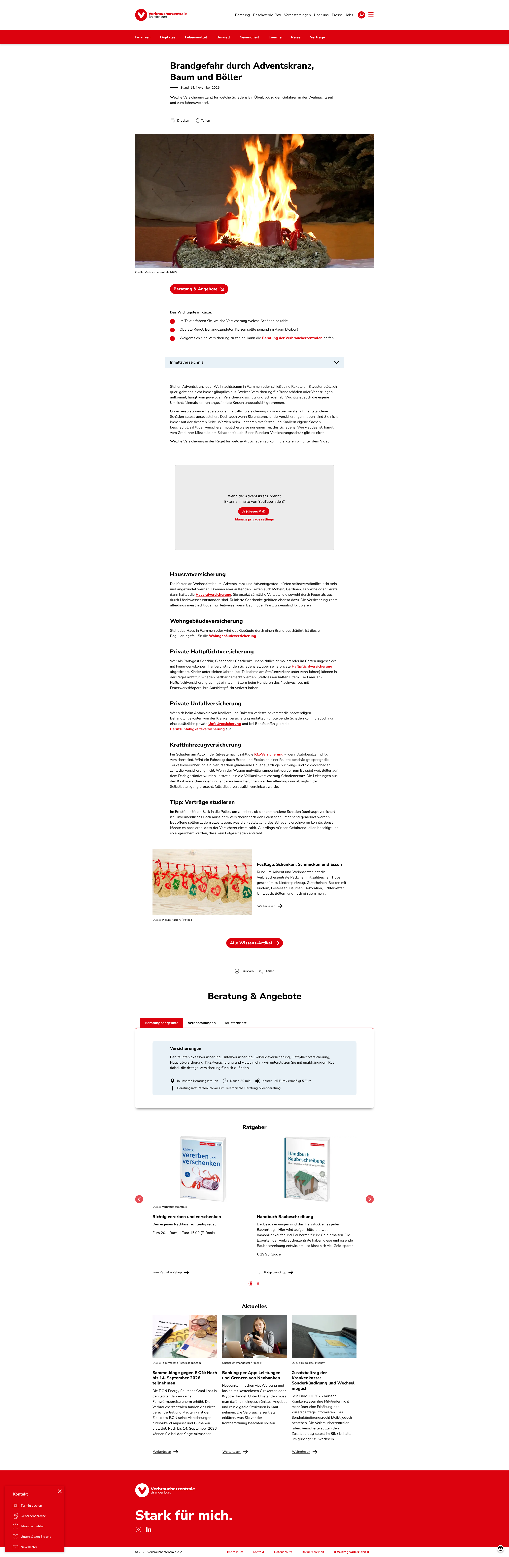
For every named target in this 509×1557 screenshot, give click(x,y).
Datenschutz (283, 1552)
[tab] (251, 1283)
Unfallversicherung (224, 723)
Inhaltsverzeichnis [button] (186, 362)
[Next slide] (370, 1199)
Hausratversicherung (213, 594)
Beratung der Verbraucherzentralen (292, 338)
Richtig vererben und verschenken (187, 1216)
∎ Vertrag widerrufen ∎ (351, 1552)
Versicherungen (185, 1048)
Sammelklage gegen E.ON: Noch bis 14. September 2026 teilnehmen (185, 1378)
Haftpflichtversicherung (312, 666)
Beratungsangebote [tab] (161, 1023)
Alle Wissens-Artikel (251, 943)
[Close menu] (59, 1491)
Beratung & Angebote (196, 289)
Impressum (235, 1552)
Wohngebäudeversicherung (232, 636)
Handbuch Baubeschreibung (285, 1216)
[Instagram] (138, 1529)
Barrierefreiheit (313, 1552)
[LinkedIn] (149, 1529)
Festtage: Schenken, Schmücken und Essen (299, 864)
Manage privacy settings (254, 519)
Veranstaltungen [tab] (202, 1023)
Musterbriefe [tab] (236, 1023)
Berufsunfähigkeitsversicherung (197, 729)
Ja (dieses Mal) (254, 511)
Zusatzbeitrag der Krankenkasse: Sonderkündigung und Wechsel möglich (323, 1380)
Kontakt (258, 1552)
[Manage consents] (500, 1548)
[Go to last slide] (139, 1199)
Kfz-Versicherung (269, 754)
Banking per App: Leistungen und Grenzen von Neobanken (251, 1375)
